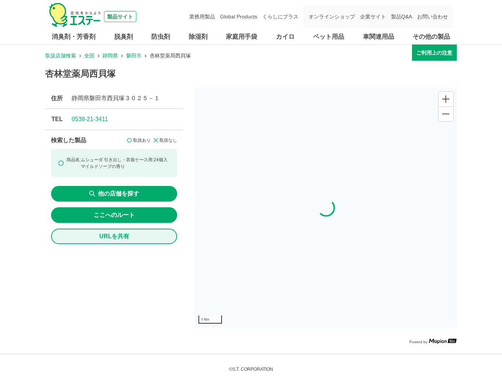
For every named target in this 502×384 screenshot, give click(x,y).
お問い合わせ (432, 17)
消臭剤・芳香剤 (74, 36)
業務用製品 (202, 17)
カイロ (285, 36)
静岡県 (110, 56)
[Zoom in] (445, 99)
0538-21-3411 (90, 119)
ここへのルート (114, 215)
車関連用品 (378, 36)
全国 (89, 56)
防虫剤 (160, 36)
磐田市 (133, 56)
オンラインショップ (332, 17)
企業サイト (373, 17)
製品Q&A (401, 17)
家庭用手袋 (241, 36)
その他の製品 (431, 36)
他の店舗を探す (118, 193)
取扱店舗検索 (60, 56)
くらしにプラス (280, 17)
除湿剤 (198, 36)
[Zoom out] (445, 113)
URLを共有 (114, 236)
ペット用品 (328, 36)
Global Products (238, 17)
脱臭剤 (123, 36)
